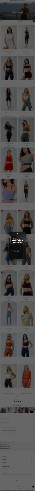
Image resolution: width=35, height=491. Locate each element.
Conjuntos (17, 246)
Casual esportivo (17, 251)
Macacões (17, 248)
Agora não (17, 253)
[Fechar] (25, 233)
